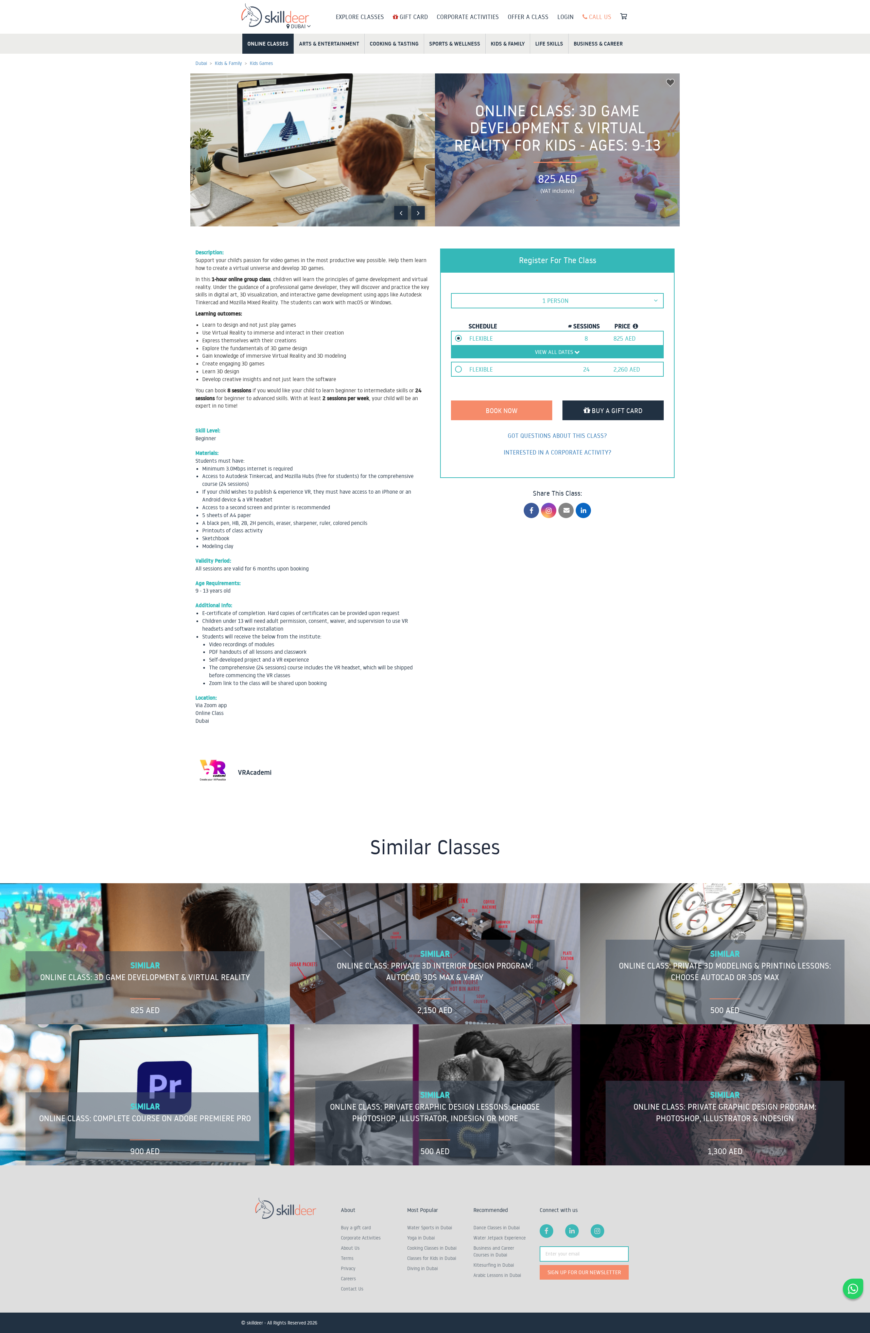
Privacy (348, 1268)
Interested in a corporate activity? (557, 452)
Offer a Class (528, 17)
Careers (348, 1279)
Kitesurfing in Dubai (493, 1265)
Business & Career (598, 43)
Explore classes (360, 17)
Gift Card (413, 17)
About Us (350, 1248)
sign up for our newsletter (584, 1272)
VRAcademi (255, 772)
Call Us (599, 17)
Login (565, 17)
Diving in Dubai (422, 1268)
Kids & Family (508, 43)
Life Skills (549, 43)
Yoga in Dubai (421, 1238)
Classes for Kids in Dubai (431, 1258)
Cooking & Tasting (394, 43)
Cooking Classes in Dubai (431, 1248)
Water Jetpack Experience (499, 1238)
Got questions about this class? (557, 435)
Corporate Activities (468, 17)
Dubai (298, 26)
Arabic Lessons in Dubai (497, 1275)
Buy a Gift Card (616, 410)
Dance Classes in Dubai (496, 1228)
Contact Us (352, 1289)
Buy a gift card (356, 1228)
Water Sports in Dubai (429, 1228)
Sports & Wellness (454, 43)
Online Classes (268, 43)
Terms (347, 1258)
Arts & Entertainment (329, 43)
